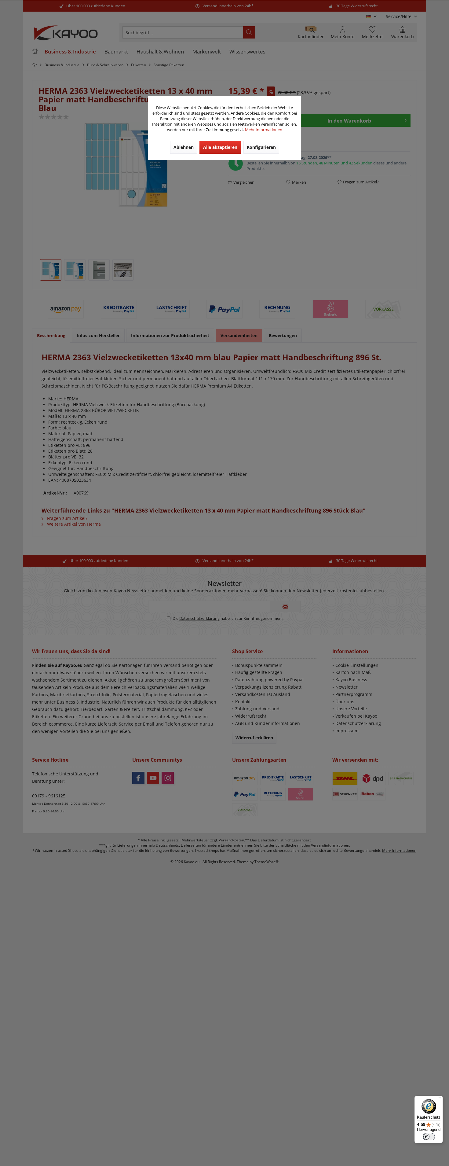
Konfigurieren (261, 147)
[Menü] (439, 1099)
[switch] (429, 1136)
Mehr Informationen (263, 129)
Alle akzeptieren (220, 147)
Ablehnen (183, 147)
